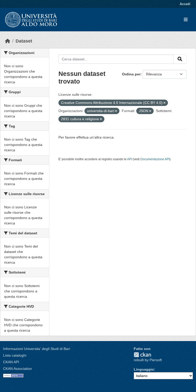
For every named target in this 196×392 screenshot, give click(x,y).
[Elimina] (164, 102)
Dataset (24, 41)
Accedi (185, 4)
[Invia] (180, 59)
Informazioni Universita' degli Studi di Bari (36, 349)
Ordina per (131, 74)
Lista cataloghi (14, 355)
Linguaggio (144, 369)
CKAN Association (17, 369)
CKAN (142, 354)
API (129, 159)
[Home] (7, 41)
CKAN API (11, 362)
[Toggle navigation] (185, 19)
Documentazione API (154, 159)
